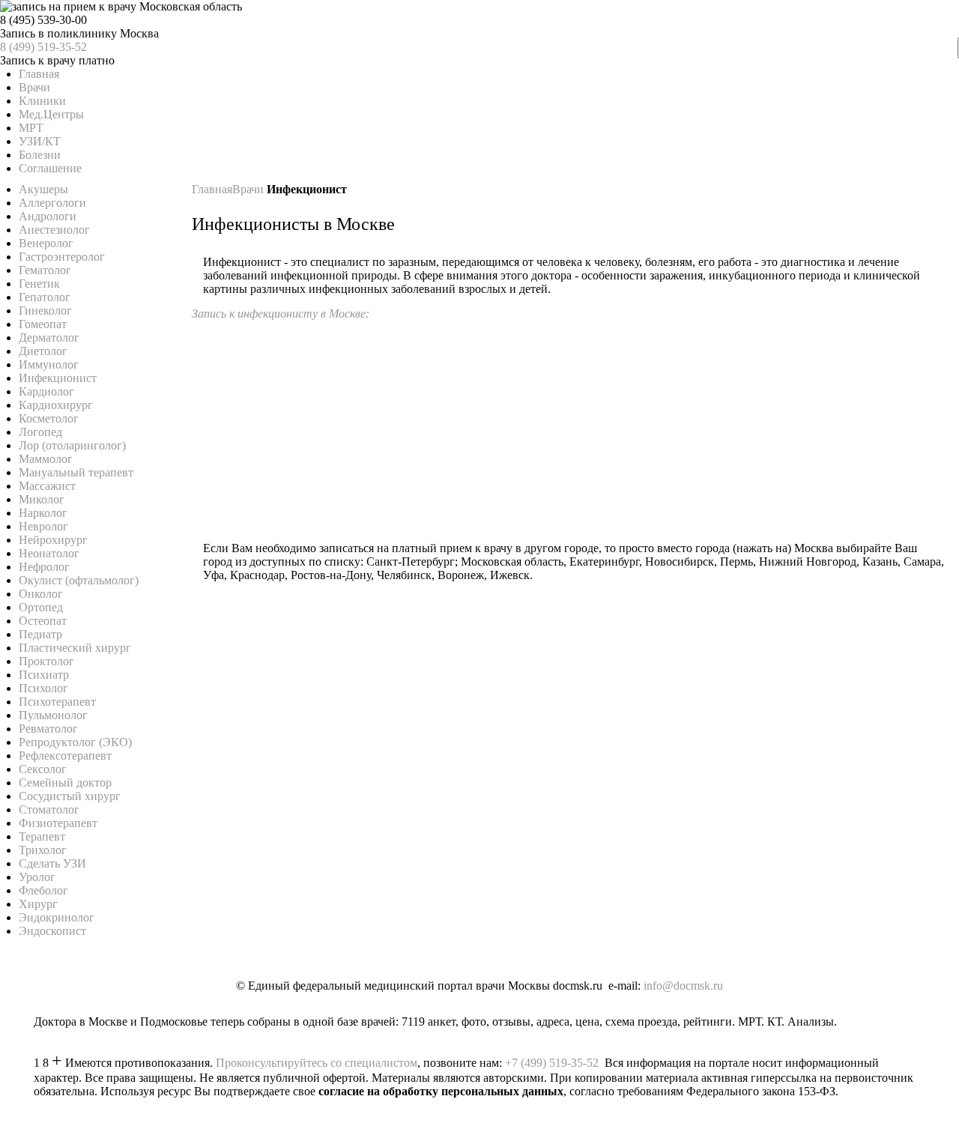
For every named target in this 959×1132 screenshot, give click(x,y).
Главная (212, 189)
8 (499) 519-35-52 (43, 46)
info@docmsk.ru (683, 985)
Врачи (249, 189)
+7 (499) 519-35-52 (552, 1062)
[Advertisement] (575, 425)
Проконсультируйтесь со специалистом (316, 1062)
